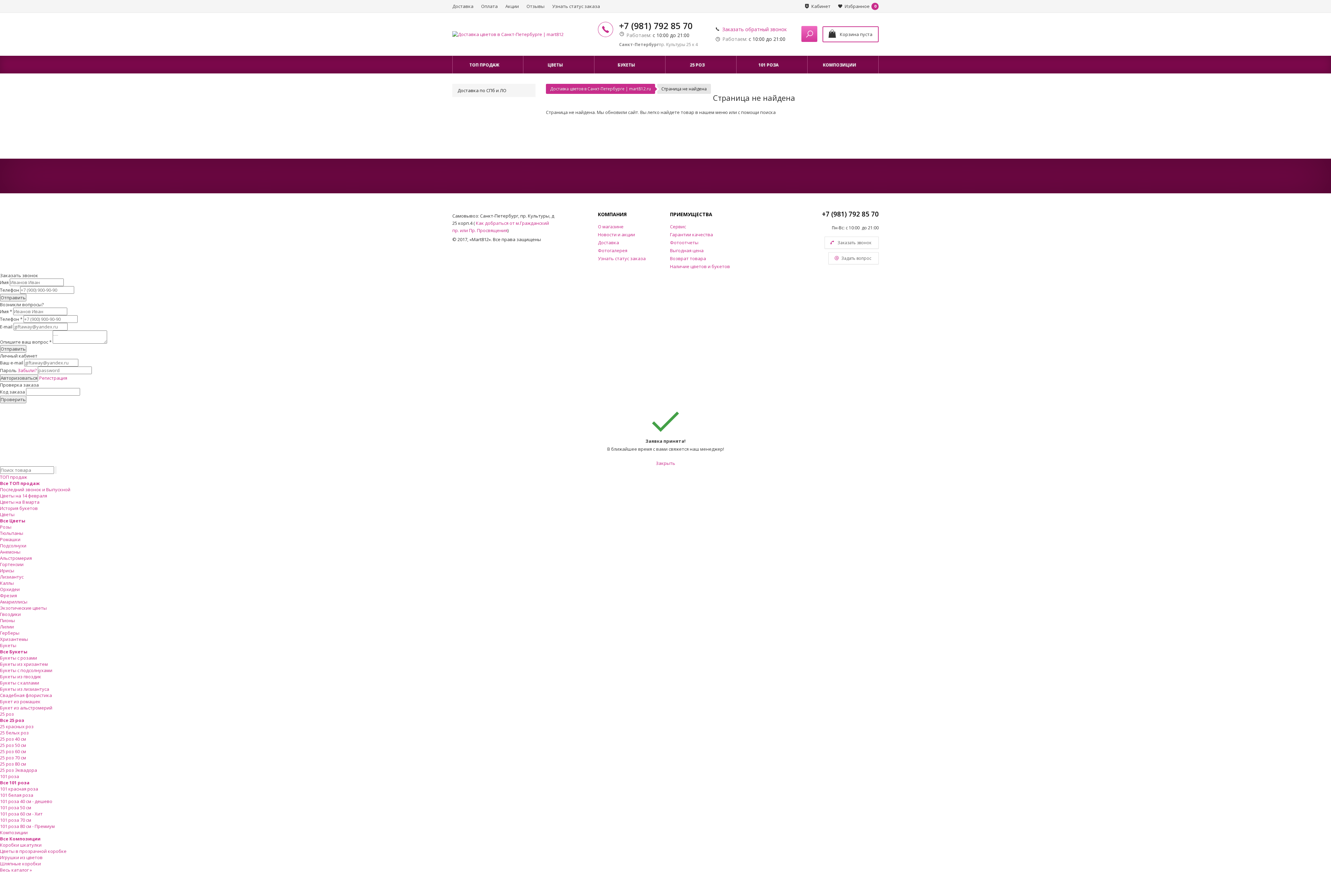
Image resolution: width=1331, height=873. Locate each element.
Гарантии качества (691, 234)
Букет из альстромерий (26, 708)
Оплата (489, 6)
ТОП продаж (13, 477)
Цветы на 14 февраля (23, 496)
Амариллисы (13, 602)
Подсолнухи (13, 546)
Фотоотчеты (684, 242)
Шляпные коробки (20, 864)
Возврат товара (688, 258)
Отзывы (536, 6)
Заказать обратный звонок (754, 29)
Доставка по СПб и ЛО (482, 90)
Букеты (8, 645)
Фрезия (8, 595)
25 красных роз (17, 726)
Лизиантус (12, 577)
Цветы (7, 514)
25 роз (7, 714)
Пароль (18, 370)
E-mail (6, 327)
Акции (512, 6)
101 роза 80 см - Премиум (27, 826)
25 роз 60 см (13, 751)
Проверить (13, 399)
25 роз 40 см (13, 739)
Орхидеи (10, 589)
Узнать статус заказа (576, 6)
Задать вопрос (856, 258)
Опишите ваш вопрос (26, 342)
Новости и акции (616, 234)
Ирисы (7, 570)
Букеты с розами (18, 658)
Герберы (9, 633)
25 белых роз (14, 733)
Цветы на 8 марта (20, 502)
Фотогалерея (612, 250)
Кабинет (820, 6)
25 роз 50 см (13, 745)
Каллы (7, 583)
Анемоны (10, 552)
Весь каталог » (16, 870)
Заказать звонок (854, 243)
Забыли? (27, 370)
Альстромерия (16, 558)
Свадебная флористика (26, 695)
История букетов (19, 508)
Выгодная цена (687, 250)
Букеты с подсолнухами (26, 670)
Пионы (7, 620)
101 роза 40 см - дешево (26, 801)
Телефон (9, 290)
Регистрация (53, 378)
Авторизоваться (19, 378)
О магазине (611, 226)
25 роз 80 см (13, 764)
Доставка (462, 6)
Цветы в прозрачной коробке (33, 851)
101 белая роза (16, 795)
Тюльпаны (11, 533)
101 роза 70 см (15, 820)
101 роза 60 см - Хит (21, 814)
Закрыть (665, 463)
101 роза (9, 776)
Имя (4, 282)
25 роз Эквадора (18, 770)
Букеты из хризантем (24, 664)
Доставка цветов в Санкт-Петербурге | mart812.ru (600, 89)
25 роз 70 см (13, 758)
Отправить (13, 297)
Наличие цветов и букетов (700, 266)
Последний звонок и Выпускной (35, 489)
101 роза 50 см (15, 807)
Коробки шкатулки (21, 845)
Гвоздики (10, 614)
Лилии (7, 627)
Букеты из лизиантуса (24, 689)
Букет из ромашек (20, 701)
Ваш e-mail (11, 363)
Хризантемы (14, 639)
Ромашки (10, 539)
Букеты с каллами (19, 683)
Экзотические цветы (23, 608)
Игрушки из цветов (21, 857)
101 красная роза (19, 789)
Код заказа (12, 392)
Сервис (678, 226)
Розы (5, 527)
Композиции (14, 832)
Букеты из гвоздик (20, 676)
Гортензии (12, 564)
